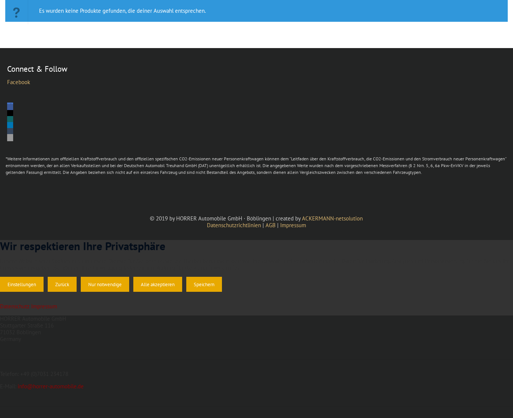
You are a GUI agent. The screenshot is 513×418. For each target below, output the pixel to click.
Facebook (18, 82)
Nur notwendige (105, 284)
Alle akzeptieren (158, 284)
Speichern (204, 284)
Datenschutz (15, 306)
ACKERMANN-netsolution (332, 218)
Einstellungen (22, 284)
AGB (271, 225)
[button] (10, 107)
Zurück (62, 284)
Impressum (293, 225)
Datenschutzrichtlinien (234, 225)
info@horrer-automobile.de (51, 386)
